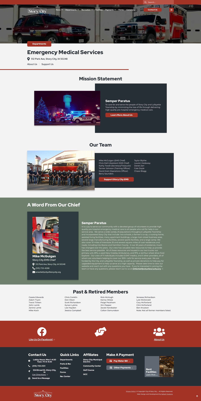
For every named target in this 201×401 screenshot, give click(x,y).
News (58, 10)
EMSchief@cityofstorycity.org (147, 269)
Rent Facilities (151, 370)
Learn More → (152, 374)
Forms (121, 10)
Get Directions (39, 375)
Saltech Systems (167, 394)
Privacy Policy (130, 391)
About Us (159, 339)
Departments (71, 10)
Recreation (85, 10)
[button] (42, 361)
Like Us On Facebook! (41, 339)
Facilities (99, 10)
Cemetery (130, 10)
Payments (109, 10)
